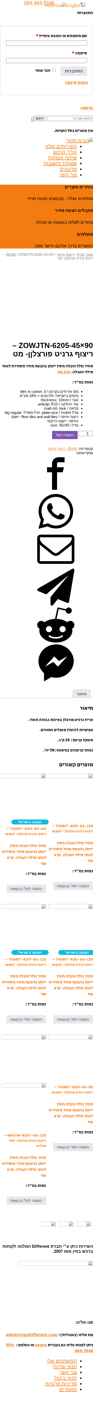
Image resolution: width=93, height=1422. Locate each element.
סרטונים (68, 169)
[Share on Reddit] (56, 642)
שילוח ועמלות (62, 157)
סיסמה (79, 53)
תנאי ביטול (65, 1378)
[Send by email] (56, 566)
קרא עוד (63, 372)
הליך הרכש (65, 152)
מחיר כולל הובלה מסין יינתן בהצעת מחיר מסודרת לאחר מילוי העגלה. (71, 849)
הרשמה (86, 108)
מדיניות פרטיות (61, 1383)
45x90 (11, 254)
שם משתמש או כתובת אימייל (61, 36)
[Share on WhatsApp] (56, 528)
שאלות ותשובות (60, 163)
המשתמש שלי (62, 1361)
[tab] (82, 694)
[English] (76, 5)
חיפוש (40, 118)
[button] (32, 119)
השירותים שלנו (61, 146)
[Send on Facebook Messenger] (56, 680)
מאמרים (68, 1389)
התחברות (74, 71)
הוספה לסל (65, 435)
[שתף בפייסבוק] (56, 491)
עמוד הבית (85, 254)
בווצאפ (41, 1345)
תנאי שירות (65, 1366)
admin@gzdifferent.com (32, 1335)
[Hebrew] (55, 5)
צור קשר (68, 174)
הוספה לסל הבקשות (73, 886)
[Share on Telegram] (56, 604)
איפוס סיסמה (76, 83)
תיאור (82, 694)
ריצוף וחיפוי (65, 254)
